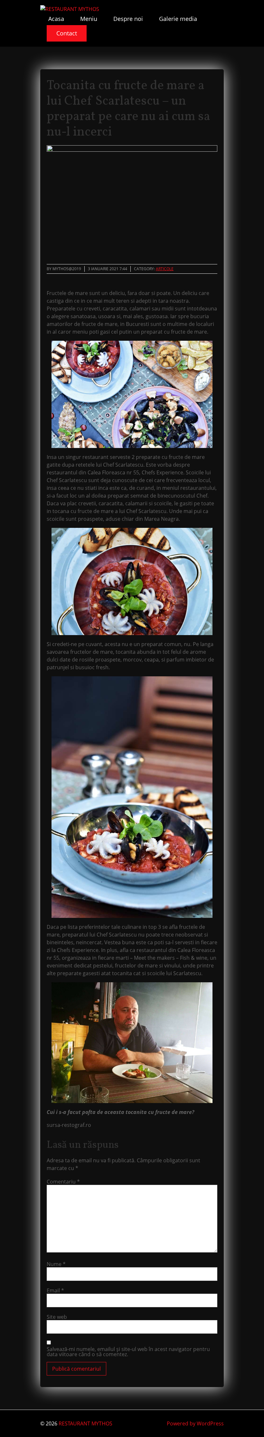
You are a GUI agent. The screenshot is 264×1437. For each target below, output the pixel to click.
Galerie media (178, 19)
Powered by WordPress (195, 1423)
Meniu (88, 19)
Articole (165, 268)
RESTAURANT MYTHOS (85, 1423)
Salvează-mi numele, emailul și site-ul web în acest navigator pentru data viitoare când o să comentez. (128, 1352)
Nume (56, 1264)
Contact (66, 33)
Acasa (56, 19)
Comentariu (63, 1181)
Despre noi (128, 19)
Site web (57, 1316)
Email (55, 1290)
